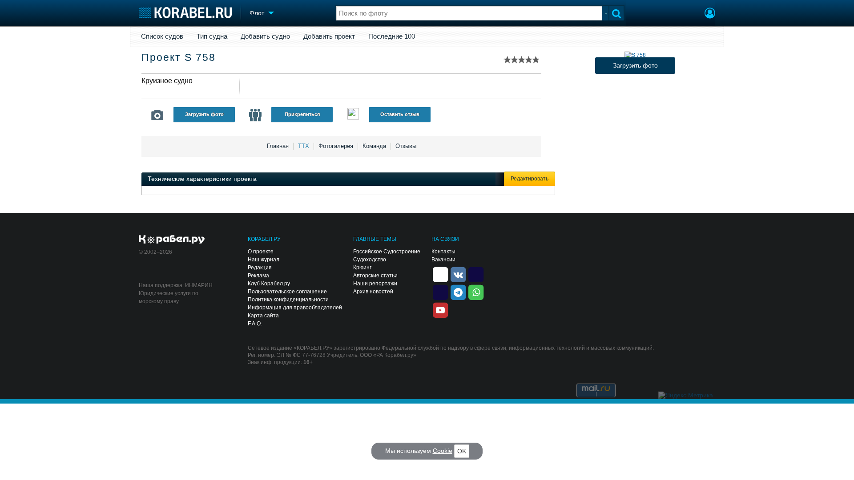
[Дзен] (440, 274)
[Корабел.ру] (172, 240)
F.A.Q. (255, 323)
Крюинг (362, 267)
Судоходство (369, 259)
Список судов (162, 36)
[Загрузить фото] (635, 55)
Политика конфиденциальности (288, 299)
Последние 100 (391, 36)
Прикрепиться (302, 114)
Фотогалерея (335, 146)
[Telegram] (458, 291)
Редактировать (529, 179)
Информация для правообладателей (295, 307)
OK (461, 451)
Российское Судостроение (386, 251)
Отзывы (405, 146)
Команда (374, 146)
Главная (278, 146)
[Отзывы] (353, 115)
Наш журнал (263, 259)
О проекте (261, 251)
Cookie (442, 450)
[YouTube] (440, 309)
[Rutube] (476, 274)
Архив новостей (373, 291)
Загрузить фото (204, 114)
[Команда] (255, 115)
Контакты (443, 251)
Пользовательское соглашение (287, 291)
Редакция (260, 267)
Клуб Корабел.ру (269, 283)
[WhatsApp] (476, 291)
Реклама (258, 275)
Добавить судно (265, 36)
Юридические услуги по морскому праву (168, 297)
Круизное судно (167, 80)
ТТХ (303, 146)
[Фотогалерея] (157, 115)
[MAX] (440, 291)
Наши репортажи (375, 283)
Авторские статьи (375, 275)
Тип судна (212, 36)
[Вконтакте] (458, 274)
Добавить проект (329, 36)
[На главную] (185, 12)
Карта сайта (263, 315)
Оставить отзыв (399, 114)
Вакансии (443, 259)
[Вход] (710, 14)
